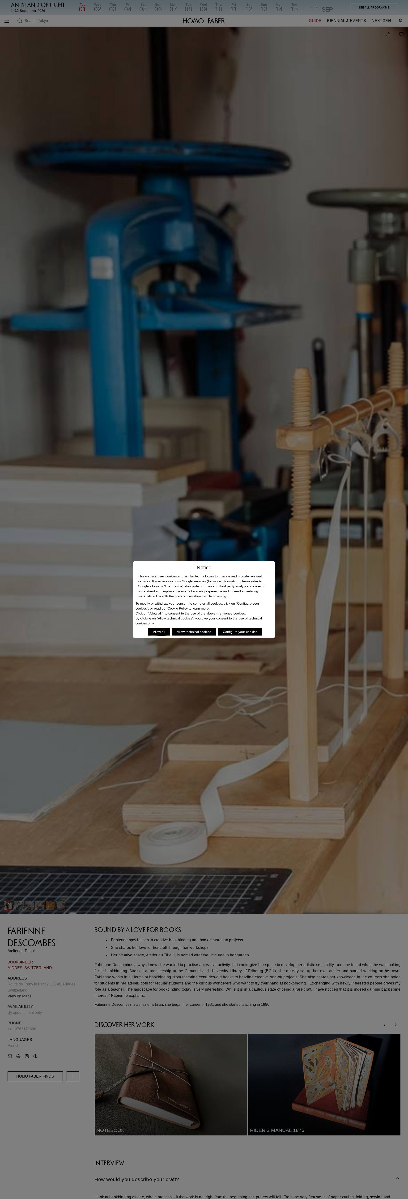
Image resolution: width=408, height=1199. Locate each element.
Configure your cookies (240, 632)
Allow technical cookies (194, 632)
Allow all (159, 632)
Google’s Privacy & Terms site (160, 586)
